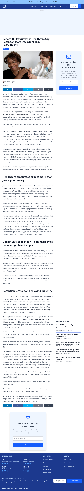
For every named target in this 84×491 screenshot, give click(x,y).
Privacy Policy (68, 459)
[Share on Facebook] (17, 89)
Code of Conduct (69, 466)
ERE (3, 460)
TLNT (4, 467)
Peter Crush (59, 338)
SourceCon (26, 460)
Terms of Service (69, 463)
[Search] (79, 6)
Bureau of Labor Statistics (41, 299)
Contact (45, 466)
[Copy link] (48, 89)
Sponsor (46, 463)
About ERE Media (48, 459)
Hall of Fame (47, 473)
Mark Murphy (59, 361)
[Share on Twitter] (28, 89)
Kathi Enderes (60, 330)
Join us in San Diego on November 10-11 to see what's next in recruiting (42, 2)
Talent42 (26, 467)
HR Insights (5, 48)
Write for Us (47, 469)
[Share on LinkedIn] (7, 89)
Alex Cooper (11, 82)
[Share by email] (38, 89)
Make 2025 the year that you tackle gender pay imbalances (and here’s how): (67, 327)
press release (8, 188)
